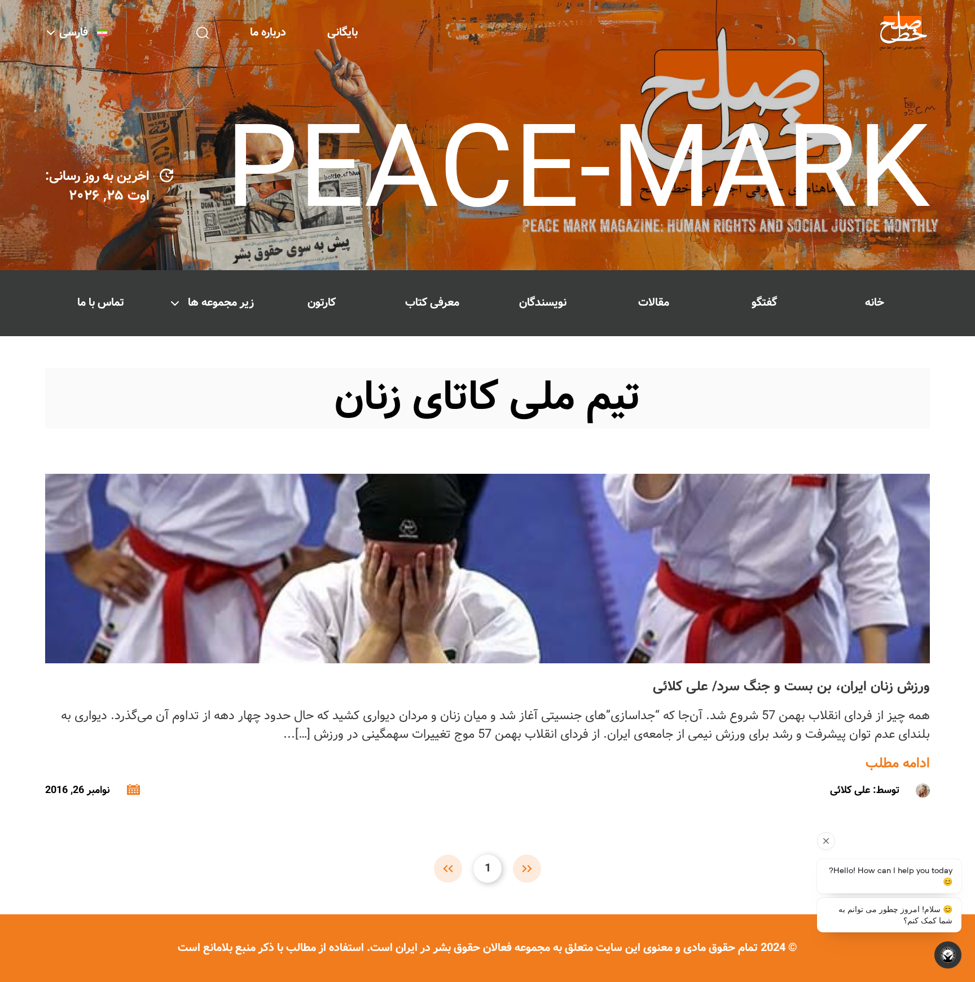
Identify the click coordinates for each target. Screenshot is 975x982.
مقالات (653, 302)
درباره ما (268, 32)
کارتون (322, 302)
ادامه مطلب (898, 764)
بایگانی (342, 32)
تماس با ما (100, 302)
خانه (874, 302)
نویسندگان (542, 302)
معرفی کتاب (432, 302)
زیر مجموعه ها (221, 302)
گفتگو (764, 302)
